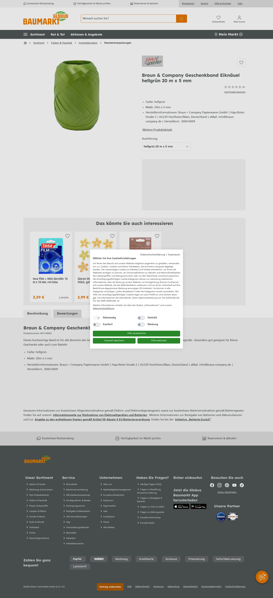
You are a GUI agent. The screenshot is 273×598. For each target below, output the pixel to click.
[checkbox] (96, 318)
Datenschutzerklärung (152, 255)
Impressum (174, 255)
